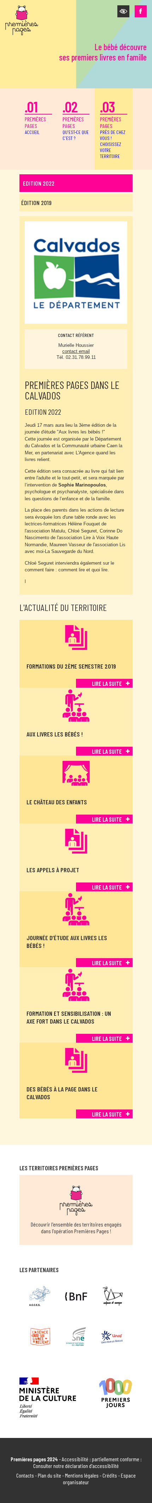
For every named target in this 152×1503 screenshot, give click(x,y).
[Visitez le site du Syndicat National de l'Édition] (76, 1337)
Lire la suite (107, 683)
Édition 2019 (36, 202)
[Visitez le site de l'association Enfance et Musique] (112, 1296)
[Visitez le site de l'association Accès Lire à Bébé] (40, 1296)
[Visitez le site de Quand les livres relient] (40, 1337)
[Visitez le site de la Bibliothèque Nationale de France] (76, 1296)
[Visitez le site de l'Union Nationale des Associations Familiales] (112, 1337)
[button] (123, 11)
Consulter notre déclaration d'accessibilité (76, 1465)
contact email (76, 351)
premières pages (35, 116)
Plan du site (49, 1475)
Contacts (25, 1475)
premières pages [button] (112, 128)
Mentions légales (82, 1475)
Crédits (110, 1475)
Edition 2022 (38, 183)
